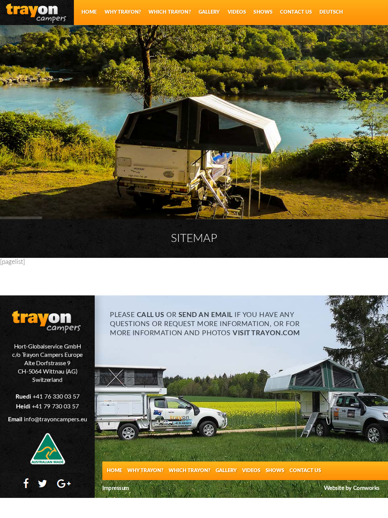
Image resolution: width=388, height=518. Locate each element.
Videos (237, 12)
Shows (262, 12)
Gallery (209, 12)
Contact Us (296, 12)
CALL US (150, 315)
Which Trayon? (170, 12)
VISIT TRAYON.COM (266, 333)
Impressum (115, 488)
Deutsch (331, 12)
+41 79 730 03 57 (55, 406)
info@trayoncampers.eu (55, 419)
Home (89, 12)
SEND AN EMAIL (205, 315)
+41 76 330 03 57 (56, 397)
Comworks (366, 488)
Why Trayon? (123, 12)
